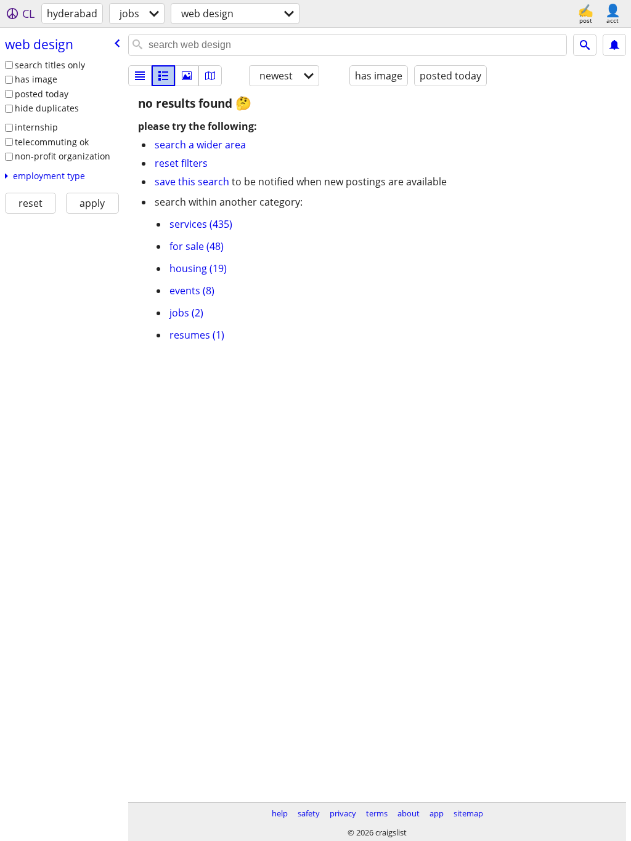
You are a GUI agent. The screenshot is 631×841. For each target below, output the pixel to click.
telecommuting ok (52, 142)
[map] (210, 75)
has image (36, 79)
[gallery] (186, 75)
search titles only (50, 65)
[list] (140, 75)
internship (36, 127)
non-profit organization (62, 156)
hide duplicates (47, 108)
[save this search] (614, 45)
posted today (41, 94)
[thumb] (163, 75)
